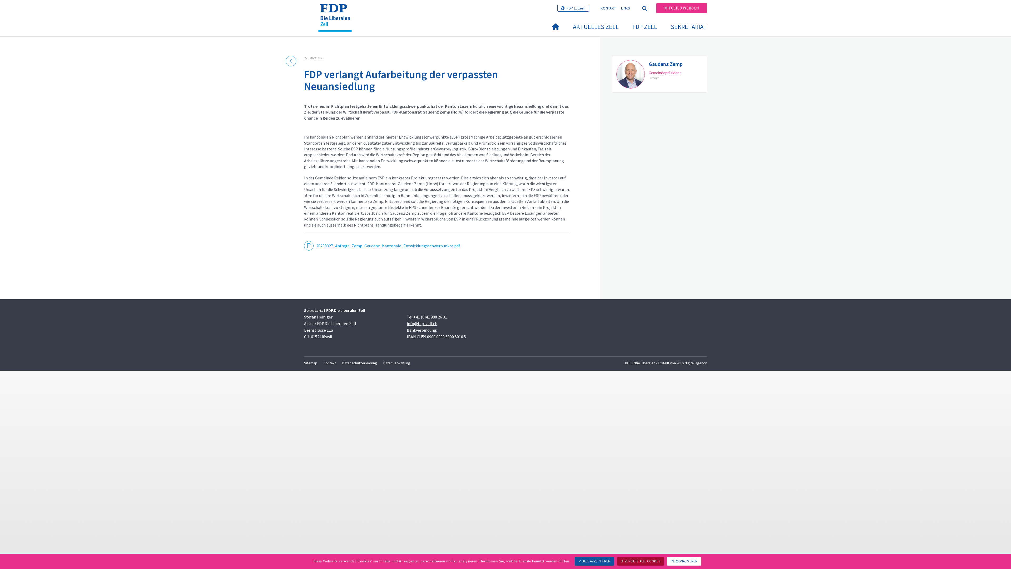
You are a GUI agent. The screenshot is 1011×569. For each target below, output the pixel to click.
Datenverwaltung (396, 363)
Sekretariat (689, 27)
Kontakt (608, 8)
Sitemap (310, 363)
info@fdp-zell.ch (422, 323)
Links (625, 8)
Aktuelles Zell (596, 27)
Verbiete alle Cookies (642, 561)
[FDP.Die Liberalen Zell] (337, 10)
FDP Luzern (576, 8)
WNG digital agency (692, 363)
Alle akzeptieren (596, 561)
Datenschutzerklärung (359, 363)
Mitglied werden (681, 8)
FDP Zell (644, 27)
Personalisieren (684, 561)
